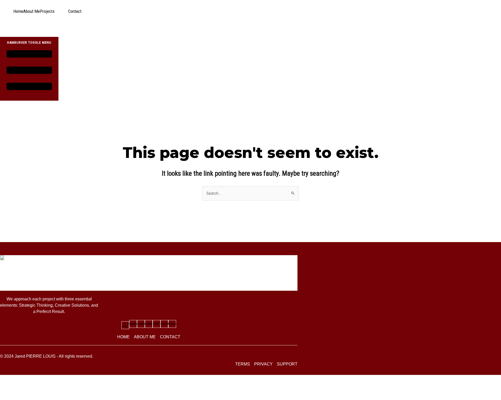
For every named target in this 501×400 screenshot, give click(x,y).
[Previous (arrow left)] (6, 396)
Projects (47, 11)
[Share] (34, 387)
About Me (31, 11)
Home (18, 11)
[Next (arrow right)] (20, 396)
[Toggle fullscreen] (20, 387)
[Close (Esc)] (48, 387)
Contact (74, 11)
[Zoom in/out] (6, 387)
